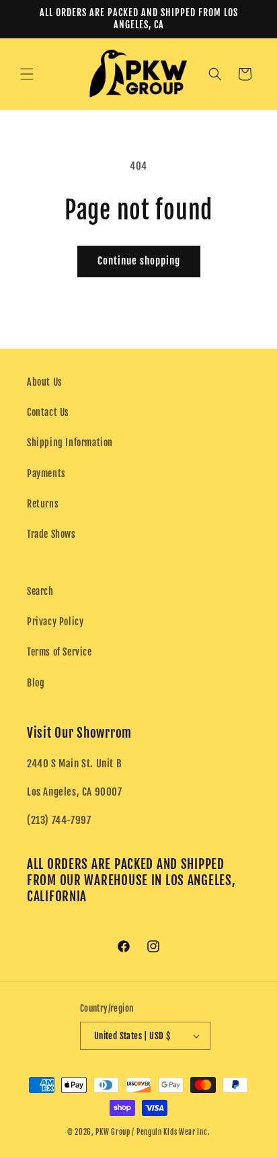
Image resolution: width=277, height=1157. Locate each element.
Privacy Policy (55, 621)
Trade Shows (51, 534)
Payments (46, 473)
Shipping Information (70, 442)
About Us (45, 382)
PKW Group (112, 1132)
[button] (27, 74)
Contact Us (48, 412)
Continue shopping (138, 260)
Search (40, 591)
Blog (35, 683)
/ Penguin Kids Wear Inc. (171, 1132)
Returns (42, 504)
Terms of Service (59, 652)
